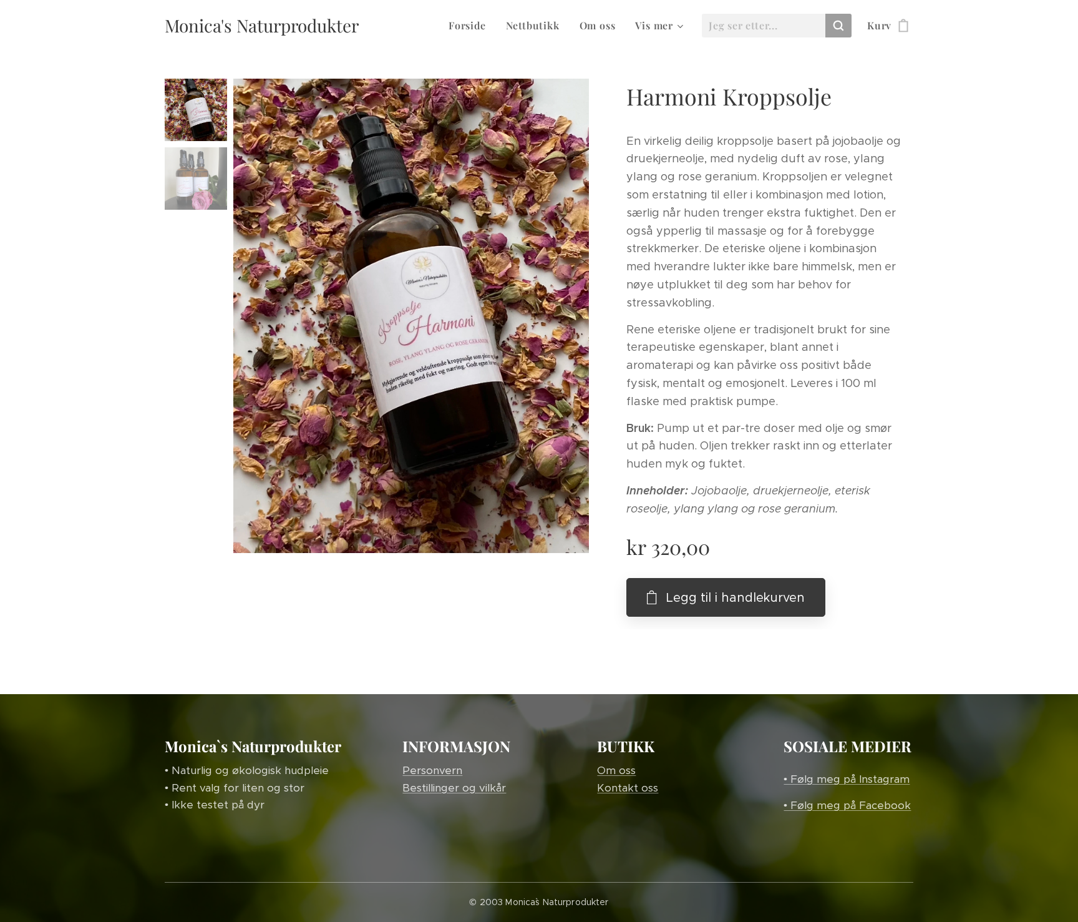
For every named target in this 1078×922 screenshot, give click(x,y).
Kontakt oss (627, 788)
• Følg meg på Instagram (847, 779)
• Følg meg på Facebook (847, 805)
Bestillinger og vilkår (454, 788)
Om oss (616, 770)
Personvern (432, 770)
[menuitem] (470, 25)
